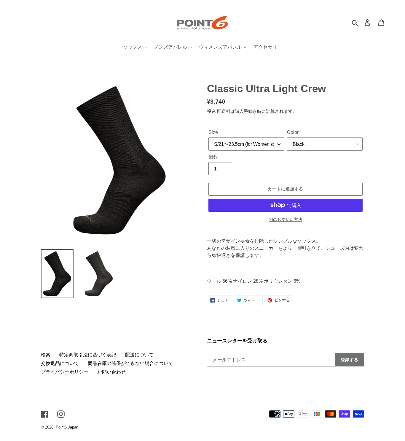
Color (293, 132)
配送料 (223, 111)
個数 (213, 156)
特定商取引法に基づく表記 (87, 354)
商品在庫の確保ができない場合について (130, 363)
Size (213, 132)
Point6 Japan (67, 427)
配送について (139, 354)
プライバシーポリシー (64, 371)
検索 (45, 354)
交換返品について (60, 363)
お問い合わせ (111, 371)
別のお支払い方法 (285, 219)
